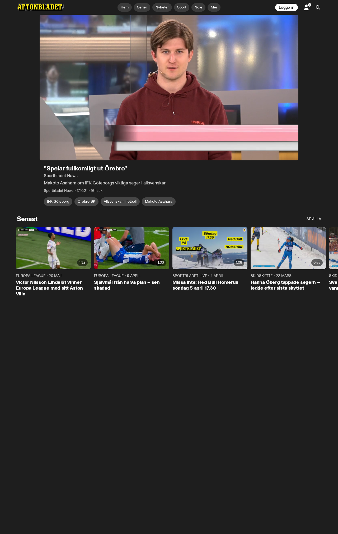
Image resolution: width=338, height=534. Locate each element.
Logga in (286, 7)
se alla (314, 219)
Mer (214, 7)
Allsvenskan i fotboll (120, 201)
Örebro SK (86, 201)
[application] (169, 87)
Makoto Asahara (158, 201)
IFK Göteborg (58, 201)
